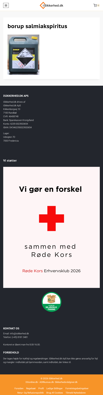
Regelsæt (31, 388)
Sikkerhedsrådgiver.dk (66, 382)
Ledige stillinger (54, 388)
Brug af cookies (54, 392)
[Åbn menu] (6, 5)
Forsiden (18, 388)
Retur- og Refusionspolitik (30, 392)
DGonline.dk (32, 382)
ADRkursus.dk (47, 382)
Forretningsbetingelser (77, 388)
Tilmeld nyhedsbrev (76, 392)
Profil (41, 388)
